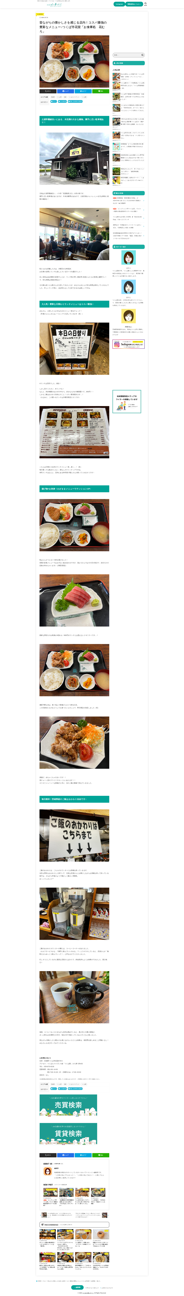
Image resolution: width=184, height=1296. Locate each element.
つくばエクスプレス (74, 97)
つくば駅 (84, 97)
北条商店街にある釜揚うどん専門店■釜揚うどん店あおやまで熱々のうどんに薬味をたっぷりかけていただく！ (128, 159)
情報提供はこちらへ (134, 4)
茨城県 (53, 97)
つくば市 (59, 97)
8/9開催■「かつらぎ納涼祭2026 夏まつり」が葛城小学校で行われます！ (132, 146)
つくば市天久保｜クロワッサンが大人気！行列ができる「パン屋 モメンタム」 (133, 135)
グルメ (54, 101)
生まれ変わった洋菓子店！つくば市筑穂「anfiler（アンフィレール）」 (132, 75)
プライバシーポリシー (92, 1288)
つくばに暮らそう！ (88, 1293)
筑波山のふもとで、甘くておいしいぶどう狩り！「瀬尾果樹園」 (132, 170)
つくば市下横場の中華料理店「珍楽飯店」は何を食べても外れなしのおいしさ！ (132, 96)
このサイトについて (107, 1288)
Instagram (119, 4)
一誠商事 (77, 1287)
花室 (65, 97)
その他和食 (40, 14)
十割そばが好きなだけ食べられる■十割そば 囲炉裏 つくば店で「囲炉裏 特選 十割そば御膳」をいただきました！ (128, 123)
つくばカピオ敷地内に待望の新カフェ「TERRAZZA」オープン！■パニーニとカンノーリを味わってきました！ (128, 109)
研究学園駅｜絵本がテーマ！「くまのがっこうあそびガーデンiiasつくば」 (132, 180)
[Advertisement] (129, 33)
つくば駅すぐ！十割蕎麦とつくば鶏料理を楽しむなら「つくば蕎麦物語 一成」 (132, 85)
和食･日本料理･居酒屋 (76, 101)
